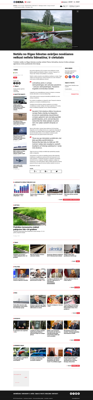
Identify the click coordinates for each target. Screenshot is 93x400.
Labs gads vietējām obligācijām (18, 195)
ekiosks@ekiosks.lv (76, 398)
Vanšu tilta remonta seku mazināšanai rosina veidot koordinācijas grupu (20, 306)
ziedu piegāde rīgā (17, 374)
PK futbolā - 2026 (29, 7)
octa (26, 377)
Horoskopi (25, 393)
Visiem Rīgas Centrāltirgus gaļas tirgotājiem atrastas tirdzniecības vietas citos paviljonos (71, 307)
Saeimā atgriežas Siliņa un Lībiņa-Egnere (71, 279)
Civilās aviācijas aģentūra (19, 89)
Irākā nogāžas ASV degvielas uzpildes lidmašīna (18, 166)
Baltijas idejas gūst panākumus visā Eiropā (70, 255)
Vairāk (60, 199)
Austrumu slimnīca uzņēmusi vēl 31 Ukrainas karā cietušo (55, 255)
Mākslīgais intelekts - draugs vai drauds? (47, 5)
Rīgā (15, 293)
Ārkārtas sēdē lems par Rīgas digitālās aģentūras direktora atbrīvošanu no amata (38, 306)
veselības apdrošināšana (20, 379)
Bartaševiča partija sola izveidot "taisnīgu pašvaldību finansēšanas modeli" (71, 332)
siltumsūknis (24, 383)
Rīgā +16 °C (65, 6)
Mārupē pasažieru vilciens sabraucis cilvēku (37, 255)
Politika (17, 267)
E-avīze (31, 393)
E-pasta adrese (68, 89)
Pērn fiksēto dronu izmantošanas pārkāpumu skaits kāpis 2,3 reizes (19, 123)
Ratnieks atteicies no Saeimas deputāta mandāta (20, 279)
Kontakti (55, 393)
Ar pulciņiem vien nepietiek (20, 331)
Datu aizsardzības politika (38, 398)
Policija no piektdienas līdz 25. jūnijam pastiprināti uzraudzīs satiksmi (37, 359)
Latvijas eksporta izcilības (19, 7)
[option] (46, 30)
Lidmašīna (15, 90)
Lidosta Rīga (16, 91)
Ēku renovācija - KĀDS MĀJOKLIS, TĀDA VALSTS (28, 5)
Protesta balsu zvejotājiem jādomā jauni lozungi (37, 279)
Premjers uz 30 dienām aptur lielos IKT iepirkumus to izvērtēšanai (55, 280)
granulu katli (17, 382)
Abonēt (70, 2)
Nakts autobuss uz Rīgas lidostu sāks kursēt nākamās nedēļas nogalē (19, 152)
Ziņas (15, 77)
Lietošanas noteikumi (28, 398)
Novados (17, 318)
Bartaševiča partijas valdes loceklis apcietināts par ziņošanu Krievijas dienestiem (70, 359)
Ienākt (78, 2)
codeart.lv (51, 398)
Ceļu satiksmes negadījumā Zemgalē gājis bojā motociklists (20, 359)
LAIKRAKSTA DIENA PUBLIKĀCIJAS (24, 182)
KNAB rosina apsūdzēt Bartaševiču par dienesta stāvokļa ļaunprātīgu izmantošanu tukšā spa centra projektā (53, 333)
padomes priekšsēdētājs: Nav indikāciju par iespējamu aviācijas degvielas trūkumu (19, 107)
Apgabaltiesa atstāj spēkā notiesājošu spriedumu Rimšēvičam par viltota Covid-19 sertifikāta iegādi (54, 359)
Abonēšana (17, 393)
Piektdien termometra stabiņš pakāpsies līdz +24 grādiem (26, 228)
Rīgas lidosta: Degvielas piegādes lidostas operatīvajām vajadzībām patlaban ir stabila (19, 137)
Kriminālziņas (19, 345)
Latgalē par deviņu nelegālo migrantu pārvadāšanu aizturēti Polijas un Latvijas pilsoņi (37, 332)
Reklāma (48, 393)
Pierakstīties (75, 94)
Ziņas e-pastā (40, 393)
